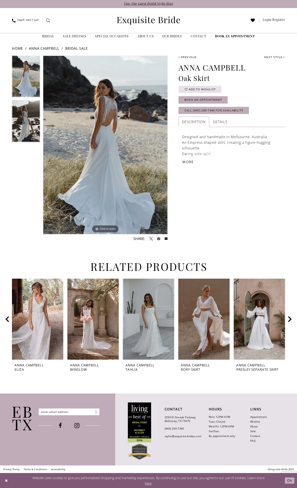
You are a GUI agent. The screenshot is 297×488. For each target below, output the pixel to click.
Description (194, 121)
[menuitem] (25, 21)
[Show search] (48, 21)
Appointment (258, 417)
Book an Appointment (203, 100)
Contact (255, 436)
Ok (289, 480)
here (148, 483)
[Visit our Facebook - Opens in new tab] (60, 425)
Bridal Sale (76, 48)
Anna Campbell (44, 48)
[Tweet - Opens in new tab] (151, 238)
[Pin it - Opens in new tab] (158, 238)
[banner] (148, 20)
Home (17, 48)
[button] (274, 21)
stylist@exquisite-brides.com (183, 436)
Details (220, 121)
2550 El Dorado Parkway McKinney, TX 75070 (180, 419)
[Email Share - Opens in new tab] (166, 238)
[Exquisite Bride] (22, 418)
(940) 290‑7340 (174, 428)
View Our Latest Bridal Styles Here (148, 4)
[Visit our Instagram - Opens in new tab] (76, 425)
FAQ (252, 441)
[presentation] (37, 319)
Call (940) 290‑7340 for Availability (213, 110)
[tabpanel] (26, 78)
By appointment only (222, 436)
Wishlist (255, 421)
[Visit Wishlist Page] (253, 21)
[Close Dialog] (6, 480)
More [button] (188, 162)
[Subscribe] (95, 411)
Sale (253, 431)
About (254, 426)
